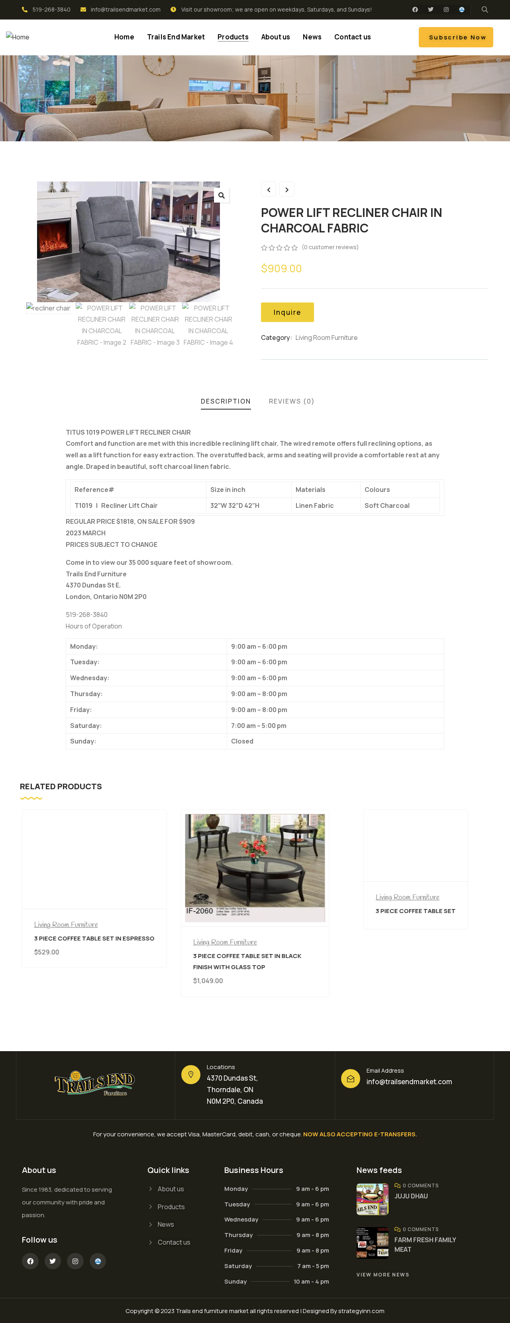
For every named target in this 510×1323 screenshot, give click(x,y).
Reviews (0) (292, 401)
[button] (221, 195)
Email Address (385, 1070)
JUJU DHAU (411, 1196)
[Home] (17, 37)
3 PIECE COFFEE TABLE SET (416, 911)
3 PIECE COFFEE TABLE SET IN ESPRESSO (94, 938)
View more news (383, 1274)
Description (226, 401)
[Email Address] (350, 1078)
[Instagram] (446, 9)
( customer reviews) (330, 247)
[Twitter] (431, 9)
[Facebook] (415, 9)
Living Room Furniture (327, 337)
